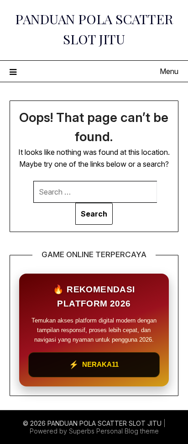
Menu (169, 71)
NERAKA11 (94, 364)
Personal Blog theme (127, 431)
